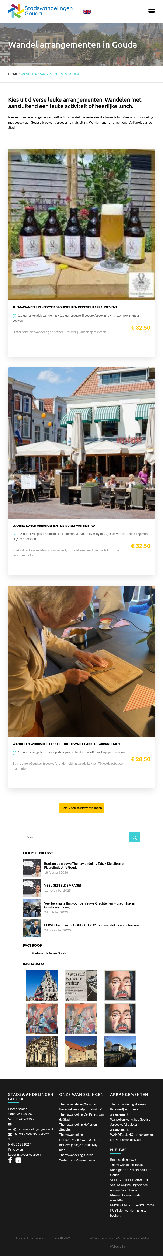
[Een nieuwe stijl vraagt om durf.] (42, 1033)
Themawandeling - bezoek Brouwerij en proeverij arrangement (128, 1109)
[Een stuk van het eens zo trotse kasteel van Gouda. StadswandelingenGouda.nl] (81, 1066)
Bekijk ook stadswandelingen (81, 808)
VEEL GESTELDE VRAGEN (129, 1180)
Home (13, 74)
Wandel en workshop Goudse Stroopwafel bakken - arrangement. (130, 1124)
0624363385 (24, 1119)
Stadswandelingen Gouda (49, 953)
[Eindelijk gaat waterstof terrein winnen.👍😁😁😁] (81, 1000)
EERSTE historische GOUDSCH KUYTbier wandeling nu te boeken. (132, 1210)
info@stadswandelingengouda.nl (30, 1129)
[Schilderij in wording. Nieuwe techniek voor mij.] (81, 1033)
